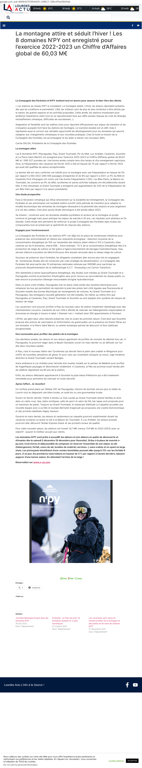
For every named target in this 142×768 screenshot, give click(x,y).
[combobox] (58, 17)
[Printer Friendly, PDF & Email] (71, 578)
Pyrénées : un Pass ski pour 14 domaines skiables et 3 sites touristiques (66, 621)
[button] (4, 25)
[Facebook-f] (127, 684)
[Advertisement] (71, 78)
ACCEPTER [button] (132, 761)
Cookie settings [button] (116, 761)
